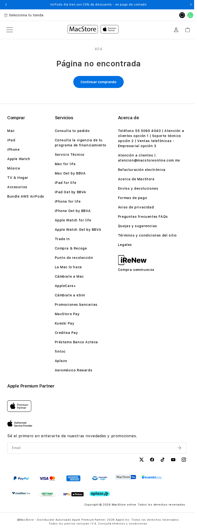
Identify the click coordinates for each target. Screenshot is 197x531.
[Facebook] (152, 460)
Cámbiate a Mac (69, 276)
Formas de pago (132, 198)
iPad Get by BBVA (70, 192)
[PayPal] (21, 478)
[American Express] (73, 478)
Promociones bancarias (76, 304)
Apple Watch (18, 159)
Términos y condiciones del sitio (147, 235)
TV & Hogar (17, 178)
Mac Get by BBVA (70, 173)
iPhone (13, 149)
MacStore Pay (67, 314)
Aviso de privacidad (136, 207)
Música (13, 168)
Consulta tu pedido (72, 131)
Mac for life (65, 164)
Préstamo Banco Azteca (76, 342)
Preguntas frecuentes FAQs (143, 217)
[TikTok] (162, 460)
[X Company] (141, 460)
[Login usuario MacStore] (176, 29)
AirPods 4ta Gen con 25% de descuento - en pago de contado (98, 4)
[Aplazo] (99, 494)
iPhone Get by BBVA (73, 211)
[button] (6, 4)
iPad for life (65, 183)
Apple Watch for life (73, 220)
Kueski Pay (64, 323)
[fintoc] (73, 494)
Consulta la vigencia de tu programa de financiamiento (81, 142)
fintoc (60, 351)
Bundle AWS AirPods (25, 196)
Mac (11, 131)
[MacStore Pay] (126, 477)
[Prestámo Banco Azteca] (47, 494)
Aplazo (61, 361)
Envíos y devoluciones (138, 188)
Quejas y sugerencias (137, 226)
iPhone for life (68, 201)
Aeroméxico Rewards (73, 370)
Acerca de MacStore (136, 179)
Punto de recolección (74, 258)
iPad (11, 140)
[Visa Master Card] (47, 478)
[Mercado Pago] (99, 478)
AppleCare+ (65, 286)
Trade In (62, 239)
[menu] (10, 30)
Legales (125, 245)
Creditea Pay (66, 333)
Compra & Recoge (71, 248)
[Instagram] (183, 460)
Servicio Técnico (70, 154)
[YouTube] (173, 460)
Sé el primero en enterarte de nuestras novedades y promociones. (72, 436)
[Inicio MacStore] (93, 30)
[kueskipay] (152, 477)
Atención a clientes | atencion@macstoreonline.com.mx (149, 157)
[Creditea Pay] (21, 493)
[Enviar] (179, 448)
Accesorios (17, 187)
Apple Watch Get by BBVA (78, 229)
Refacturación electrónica (142, 170)
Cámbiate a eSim (70, 295)
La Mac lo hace (68, 267)
